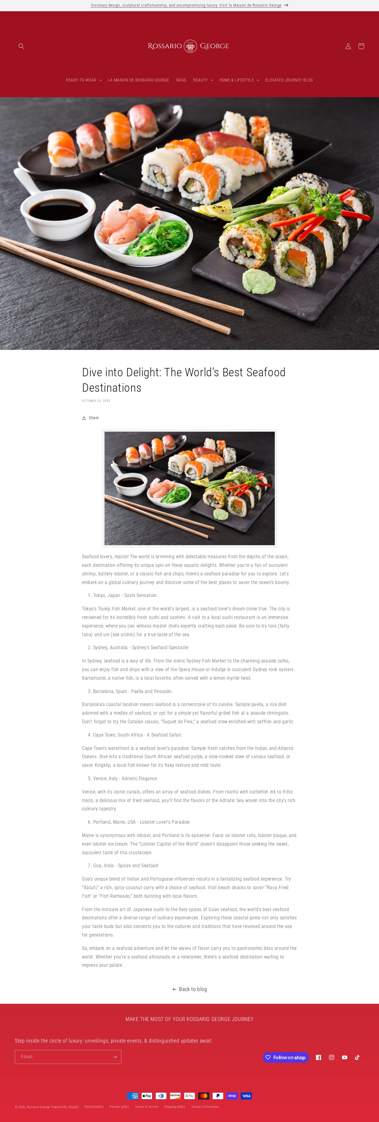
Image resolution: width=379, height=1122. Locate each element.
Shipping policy (175, 1107)
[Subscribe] (114, 1057)
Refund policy (94, 1107)
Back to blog (193, 989)
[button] (21, 46)
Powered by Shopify (65, 1107)
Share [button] (94, 417)
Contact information (205, 1107)
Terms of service (146, 1107)
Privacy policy (119, 1107)
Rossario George (38, 1107)
